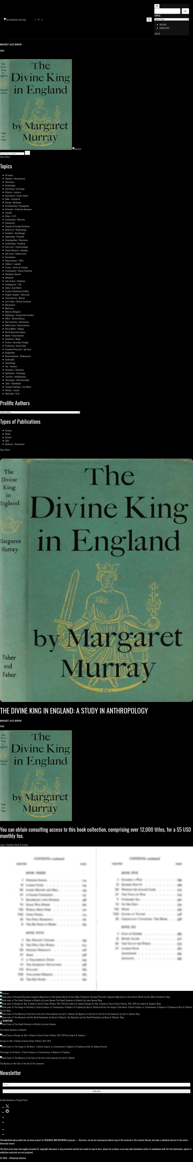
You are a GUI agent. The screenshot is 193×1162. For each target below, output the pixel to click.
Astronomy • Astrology (14, 188)
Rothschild (9, 359)
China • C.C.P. (10, 216)
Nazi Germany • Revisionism (17, 322)
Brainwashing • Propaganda (17, 205)
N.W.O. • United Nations (15, 318)
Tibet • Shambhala (13, 383)
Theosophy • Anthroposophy (17, 380)
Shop (168, 996)
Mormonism (10, 304)
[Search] (185, 11)
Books (7, 434)
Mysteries (9, 308)
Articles (8, 430)
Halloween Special (13, 274)
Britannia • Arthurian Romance (18, 209)
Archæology (10, 185)
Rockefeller (10, 352)
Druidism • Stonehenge (15, 233)
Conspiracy (10, 223)
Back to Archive (21, 844)
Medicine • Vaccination (15, 444)
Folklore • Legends (13, 264)
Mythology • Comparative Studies (19, 315)
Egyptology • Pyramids (14, 236)
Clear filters (5, 156)
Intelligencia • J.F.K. (13, 284)
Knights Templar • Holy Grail (17, 294)
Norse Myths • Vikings (14, 328)
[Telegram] (10, 57)
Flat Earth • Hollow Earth (15, 253)
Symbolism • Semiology (15, 373)
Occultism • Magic (12, 339)
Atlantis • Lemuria (13, 192)
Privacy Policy (22, 1100)
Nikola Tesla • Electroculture (17, 325)
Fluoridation (10, 257)
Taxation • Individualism (15, 376)
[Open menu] (149, 19)
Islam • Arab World (13, 287)
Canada (8, 212)
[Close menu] (157, 6)
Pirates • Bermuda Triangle (16, 342)
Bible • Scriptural (12, 199)
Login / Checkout (7, 844)
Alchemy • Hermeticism (15, 178)
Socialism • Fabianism (14, 369)
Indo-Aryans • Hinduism (15, 281)
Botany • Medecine (13, 202)
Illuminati (9, 277)
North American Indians (15, 332)
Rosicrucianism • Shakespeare (18, 356)
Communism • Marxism (15, 219)
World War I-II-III (12, 393)
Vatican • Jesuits (12, 390)
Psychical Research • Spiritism (18, 349)
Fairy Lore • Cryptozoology (16, 247)
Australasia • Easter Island (16, 195)
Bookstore (11, 1100)
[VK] (7, 57)
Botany (8, 437)
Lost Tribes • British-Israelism (18, 301)
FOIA (7, 440)
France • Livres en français (16, 267)
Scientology (10, 363)
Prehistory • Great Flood (15, 345)
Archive (3, 1100)
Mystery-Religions (13, 311)
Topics (157, 15)
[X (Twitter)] (4, 57)
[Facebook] (1, 57)
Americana (9, 182)
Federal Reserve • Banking (16, 250)
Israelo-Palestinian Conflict (17, 291)
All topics (9, 175)
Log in (157, 33)
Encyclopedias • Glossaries (16, 240)
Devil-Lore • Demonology (15, 229)
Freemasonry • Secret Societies (18, 270)
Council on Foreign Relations (17, 226)
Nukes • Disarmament (14, 335)
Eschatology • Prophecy (15, 243)
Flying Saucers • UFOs (14, 260)
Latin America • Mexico (15, 298)
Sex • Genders (11, 366)
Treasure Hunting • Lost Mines (18, 386)
